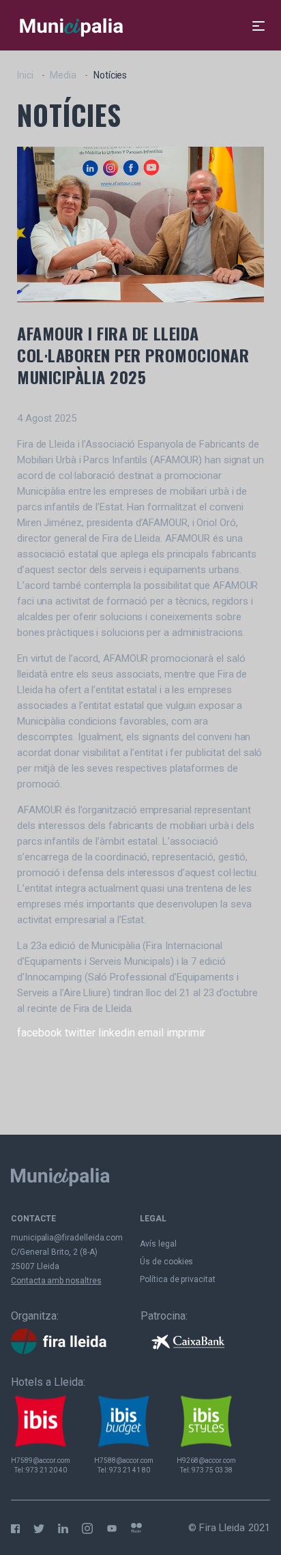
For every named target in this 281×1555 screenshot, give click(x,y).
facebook (39, 1032)
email (151, 1032)
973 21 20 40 (46, 1470)
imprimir (185, 1032)
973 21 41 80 (129, 1470)
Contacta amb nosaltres (56, 1280)
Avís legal (158, 1244)
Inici (25, 75)
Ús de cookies (166, 1261)
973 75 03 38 (212, 1470)
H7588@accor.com (123, 1460)
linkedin (116, 1032)
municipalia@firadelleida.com (67, 1237)
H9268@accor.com (206, 1460)
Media (63, 75)
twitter (80, 1032)
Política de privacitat (178, 1279)
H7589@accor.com (40, 1460)
